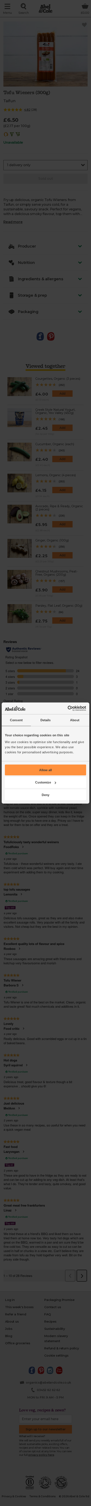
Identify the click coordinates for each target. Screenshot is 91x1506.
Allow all (45, 770)
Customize (43, 782)
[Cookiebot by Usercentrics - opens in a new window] (67, 708)
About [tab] (74, 720)
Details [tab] (45, 720)
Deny (45, 795)
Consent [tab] (16, 720)
